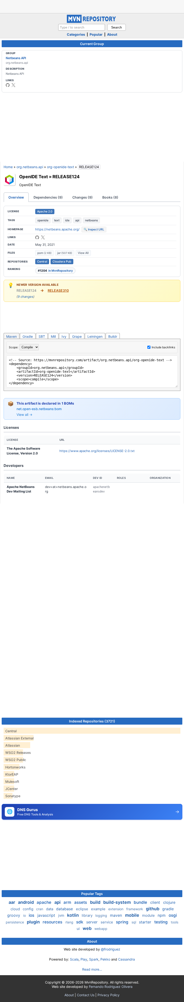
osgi (173, 915)
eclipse (82, 909)
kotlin (73, 915)
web (87, 928)
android (26, 902)
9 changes (25, 296)
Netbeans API (16, 58)
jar (64, 253)
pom (44, 253)
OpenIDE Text (33, 176)
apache (44, 902)
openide (42, 220)
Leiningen (95, 336)
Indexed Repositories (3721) (92, 721)
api (77, 220)
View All (83, 253)
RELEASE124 (66, 176)
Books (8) (110, 197)
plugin (34, 921)
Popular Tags (92, 894)
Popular (96, 34)
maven (116, 915)
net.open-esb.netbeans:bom (39, 409)
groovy (14, 915)
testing (161, 922)
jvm (61, 915)
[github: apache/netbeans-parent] (37, 237)
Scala (74, 959)
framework (135, 909)
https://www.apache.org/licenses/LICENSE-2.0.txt (97, 451)
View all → (24, 414)
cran (40, 909)
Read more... (92, 969)
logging (101, 915)
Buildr (112, 336)
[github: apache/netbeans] (8, 85)
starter (145, 922)
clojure (169, 902)
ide (67, 220)
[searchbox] (81, 27)
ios (32, 915)
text (56, 220)
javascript (46, 915)
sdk (80, 922)
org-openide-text (60, 167)
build (95, 902)
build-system (117, 902)
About (112, 34)
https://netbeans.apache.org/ (57, 229)
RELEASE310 (58, 290)
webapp (100, 929)
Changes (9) (82, 197)
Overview (16, 197)
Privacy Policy (109, 995)
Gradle (28, 336)
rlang (69, 922)
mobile (132, 915)
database (65, 908)
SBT (42, 336)
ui (79, 928)
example (98, 909)
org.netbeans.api (30, 167)
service (107, 922)
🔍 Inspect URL (94, 229)
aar (12, 902)
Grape (77, 336)
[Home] (92, 22)
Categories (76, 34)
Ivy (64, 336)
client (155, 902)
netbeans (91, 220)
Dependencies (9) (48, 197)
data (50, 909)
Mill (53, 336)
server (92, 922)
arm (67, 902)
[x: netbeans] (13, 85)
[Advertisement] (92, 6)
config (28, 909)
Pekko (105, 959)
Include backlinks (163, 347)
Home (8, 167)
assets (81, 902)
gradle (168, 908)
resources (53, 922)
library (87, 915)
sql (134, 922)
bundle (141, 902)
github (153, 908)
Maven (11, 336)
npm (162, 915)
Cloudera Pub (61, 261)
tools (174, 922)
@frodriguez (110, 949)
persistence (15, 922)
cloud (16, 909)
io (25, 915)
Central (42, 261)
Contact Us (85, 995)
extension (116, 909)
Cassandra (126, 959)
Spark (93, 959)
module (149, 915)
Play (83, 959)
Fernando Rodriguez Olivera (110, 987)
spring (123, 922)
